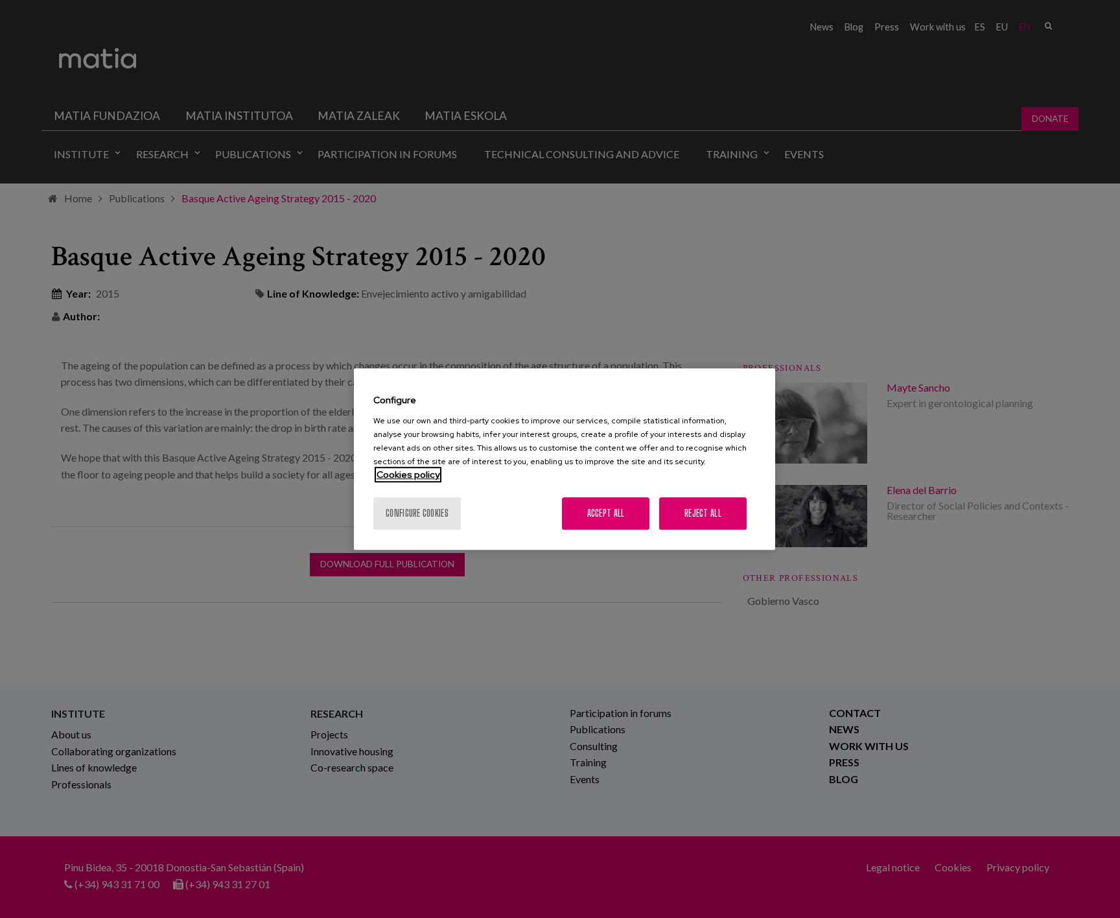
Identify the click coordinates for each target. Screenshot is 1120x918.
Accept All (606, 513)
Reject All (702, 513)
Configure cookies (417, 513)
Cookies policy (408, 474)
